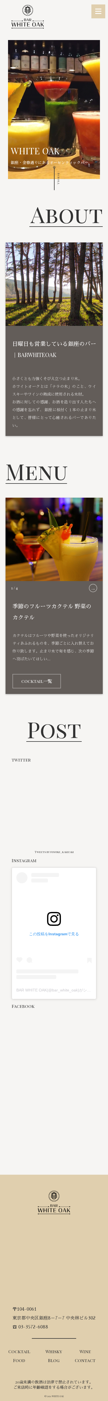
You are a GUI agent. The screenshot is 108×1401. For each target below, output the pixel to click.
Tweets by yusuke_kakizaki (54, 852)
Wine (85, 1351)
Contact (85, 1360)
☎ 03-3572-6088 (30, 1327)
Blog (54, 1360)
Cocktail (19, 1351)
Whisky (53, 1351)
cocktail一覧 (36, 681)
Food (19, 1360)
